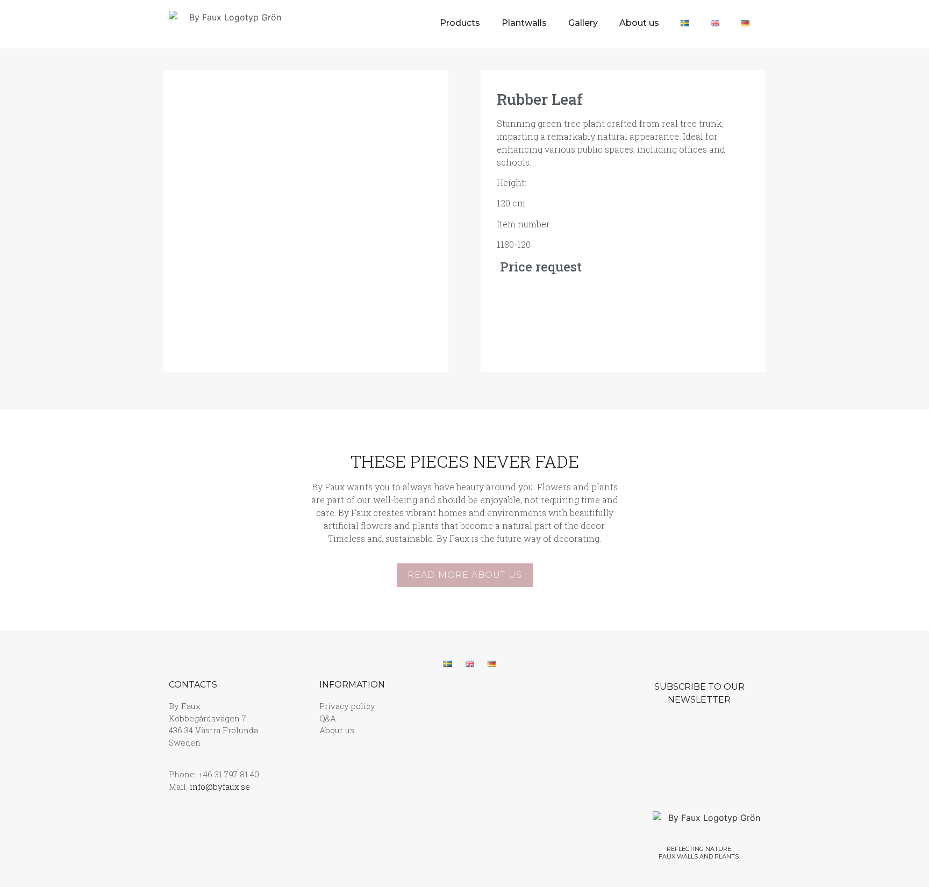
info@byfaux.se (220, 786)
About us (639, 23)
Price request (539, 266)
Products (460, 23)
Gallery (583, 23)
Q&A (327, 718)
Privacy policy (347, 705)
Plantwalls (524, 23)
